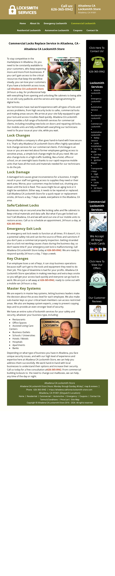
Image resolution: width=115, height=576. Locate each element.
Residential (32, 396)
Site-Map (75, 400)
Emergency (72, 396)
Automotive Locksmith (57, 30)
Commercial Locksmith (83, 23)
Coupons (77, 30)
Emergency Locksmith (55, 23)
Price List (64, 400)
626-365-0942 (62, 9)
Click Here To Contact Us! (96, 49)
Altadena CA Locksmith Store (27, 88)
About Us (35, 23)
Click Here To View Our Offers (96, 265)
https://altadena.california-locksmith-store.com (70, 390)
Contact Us (92, 30)
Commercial (45, 396)
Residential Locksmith (29, 30)
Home (23, 23)
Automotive (58, 396)
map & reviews (91, 386)
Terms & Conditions (49, 400)
